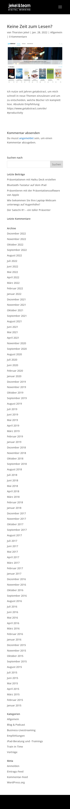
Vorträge (12, 752)
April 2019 (13, 425)
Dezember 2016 (16, 579)
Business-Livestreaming (21, 730)
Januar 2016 (14, 639)
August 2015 (14, 667)
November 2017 (16, 518)
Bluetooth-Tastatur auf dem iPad (26, 185)
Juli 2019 (12, 409)
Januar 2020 (14, 376)
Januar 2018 (14, 508)
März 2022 (13, 283)
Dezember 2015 (16, 645)
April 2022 (13, 277)
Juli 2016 (12, 606)
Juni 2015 (12, 678)
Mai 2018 (12, 486)
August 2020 (14, 354)
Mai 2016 (12, 617)
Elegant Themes (34, 799)
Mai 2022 (12, 272)
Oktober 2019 (15, 392)
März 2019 (13, 431)
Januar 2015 (14, 705)
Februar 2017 (15, 568)
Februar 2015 (15, 700)
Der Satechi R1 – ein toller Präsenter (29, 210)
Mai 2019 (12, 420)
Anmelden (13, 766)
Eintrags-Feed (15, 771)
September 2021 (17, 315)
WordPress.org (16, 782)
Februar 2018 (15, 502)
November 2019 (16, 387)
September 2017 (17, 529)
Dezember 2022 (16, 233)
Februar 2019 (15, 436)
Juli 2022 (12, 261)
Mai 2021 (12, 332)
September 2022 (17, 250)
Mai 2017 (12, 551)
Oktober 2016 (15, 590)
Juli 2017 (12, 540)
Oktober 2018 (15, 458)
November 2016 (16, 584)
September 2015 (17, 661)
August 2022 (14, 255)
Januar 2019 (14, 442)
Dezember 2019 (16, 381)
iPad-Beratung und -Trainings (25, 741)
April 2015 (13, 689)
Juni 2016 (12, 612)
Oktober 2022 (15, 244)
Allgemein (56, 32)
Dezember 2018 (16, 447)
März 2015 (13, 694)
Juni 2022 (12, 266)
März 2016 (13, 628)
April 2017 (13, 557)
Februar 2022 (15, 288)
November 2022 (16, 239)
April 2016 (13, 623)
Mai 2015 (12, 683)
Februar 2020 (15, 370)
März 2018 (13, 496)
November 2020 (16, 343)
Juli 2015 (12, 672)
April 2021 (13, 337)
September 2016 (17, 595)
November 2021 (16, 304)
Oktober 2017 (15, 524)
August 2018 (14, 469)
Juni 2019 (12, 414)
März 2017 (13, 562)
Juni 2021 (12, 327)
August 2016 (14, 601)
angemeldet (26, 138)
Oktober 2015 (15, 656)
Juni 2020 (12, 365)
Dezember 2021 (16, 299)
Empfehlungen (16, 735)
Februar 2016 (15, 634)
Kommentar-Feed (17, 777)
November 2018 (16, 453)
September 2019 (17, 398)
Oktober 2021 (15, 310)
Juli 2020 (12, 359)
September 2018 (17, 464)
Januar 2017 (14, 573)
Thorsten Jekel (20, 32)
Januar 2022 (14, 294)
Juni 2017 (12, 546)
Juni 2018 (12, 480)
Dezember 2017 (16, 513)
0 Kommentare (18, 36)
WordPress (35, 804)
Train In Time (15, 746)
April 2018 (13, 491)
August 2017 (14, 535)
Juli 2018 (12, 475)
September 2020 (17, 348)
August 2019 (14, 403)
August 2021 (14, 321)
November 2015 (16, 650)
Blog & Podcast (16, 724)
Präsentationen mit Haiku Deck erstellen (31, 179)
